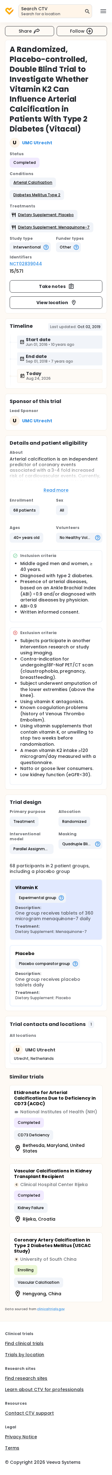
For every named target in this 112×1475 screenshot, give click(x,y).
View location (52, 302)
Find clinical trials (24, 1343)
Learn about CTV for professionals (44, 1389)
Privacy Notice (21, 1437)
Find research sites (26, 1378)
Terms (12, 1448)
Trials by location (24, 1355)
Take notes (52, 286)
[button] (33, 183)
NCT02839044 (26, 264)
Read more (56, 490)
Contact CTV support (29, 1413)
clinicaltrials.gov (50, 1309)
